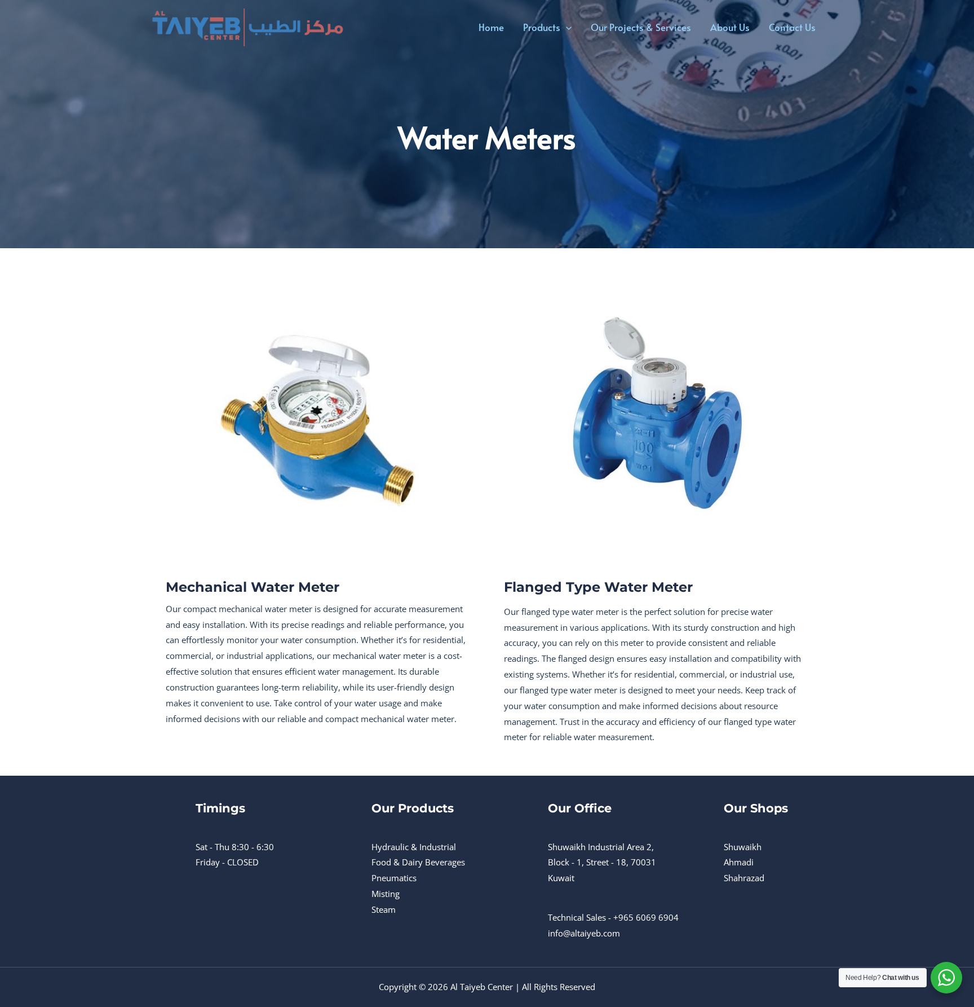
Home (491, 27)
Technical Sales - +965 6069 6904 (613, 917)
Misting (385, 893)
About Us (730, 27)
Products (541, 27)
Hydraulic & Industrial (413, 846)
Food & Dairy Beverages (418, 862)
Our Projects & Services (641, 27)
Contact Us (792, 27)
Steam (383, 909)
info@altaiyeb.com (584, 933)
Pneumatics (394, 877)
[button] (566, 27)
